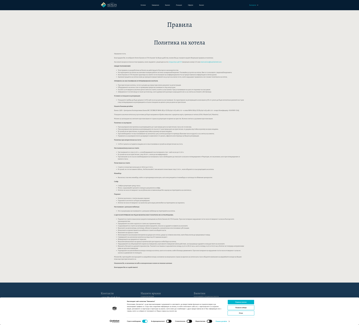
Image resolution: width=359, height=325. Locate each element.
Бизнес (201, 5)
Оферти (190, 5)
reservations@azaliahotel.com (211, 62)
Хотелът (143, 5)
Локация (179, 5)
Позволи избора (241, 307)
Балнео (167, 5)
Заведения (155, 5)
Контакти (107, 293)
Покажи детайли (221, 321)
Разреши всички (241, 302)
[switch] (169, 321)
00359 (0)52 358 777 (175, 62)
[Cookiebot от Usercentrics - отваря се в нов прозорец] (114, 321)
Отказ (241, 313)
